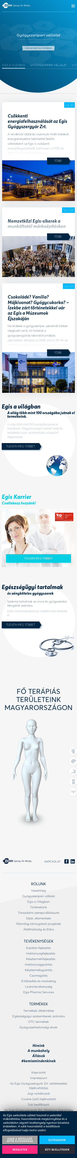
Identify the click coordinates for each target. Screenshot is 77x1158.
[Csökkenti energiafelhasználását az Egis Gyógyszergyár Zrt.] (38, 180)
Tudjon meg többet (20, 446)
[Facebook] (66, 861)
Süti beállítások (57, 1149)
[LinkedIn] (73, 861)
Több (57, 161)
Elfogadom (57, 1140)
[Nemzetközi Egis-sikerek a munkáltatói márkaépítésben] (38, 256)
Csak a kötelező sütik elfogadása (20, 1140)
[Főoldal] (16, 5)
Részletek (20, 1149)
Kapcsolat (52, 861)
